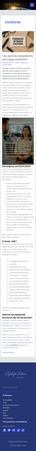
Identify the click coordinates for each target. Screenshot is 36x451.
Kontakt (5, 410)
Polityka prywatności (8, 392)
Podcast (5, 415)
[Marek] (23, 430)
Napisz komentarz (8, 62)
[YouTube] (9, 430)
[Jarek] (18, 430)
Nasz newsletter (8, 418)
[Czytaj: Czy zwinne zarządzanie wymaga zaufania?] (18, 41)
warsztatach (14, 345)
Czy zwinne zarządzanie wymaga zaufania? (17, 57)
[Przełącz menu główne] (32, 5)
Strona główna (7, 400)
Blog (4, 413)
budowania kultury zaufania (10, 326)
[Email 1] (13, 430)
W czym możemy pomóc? (11, 405)
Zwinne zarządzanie (21, 62)
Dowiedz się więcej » (8, 352)
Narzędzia (6, 408)
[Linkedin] (4, 430)
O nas (5, 402)
